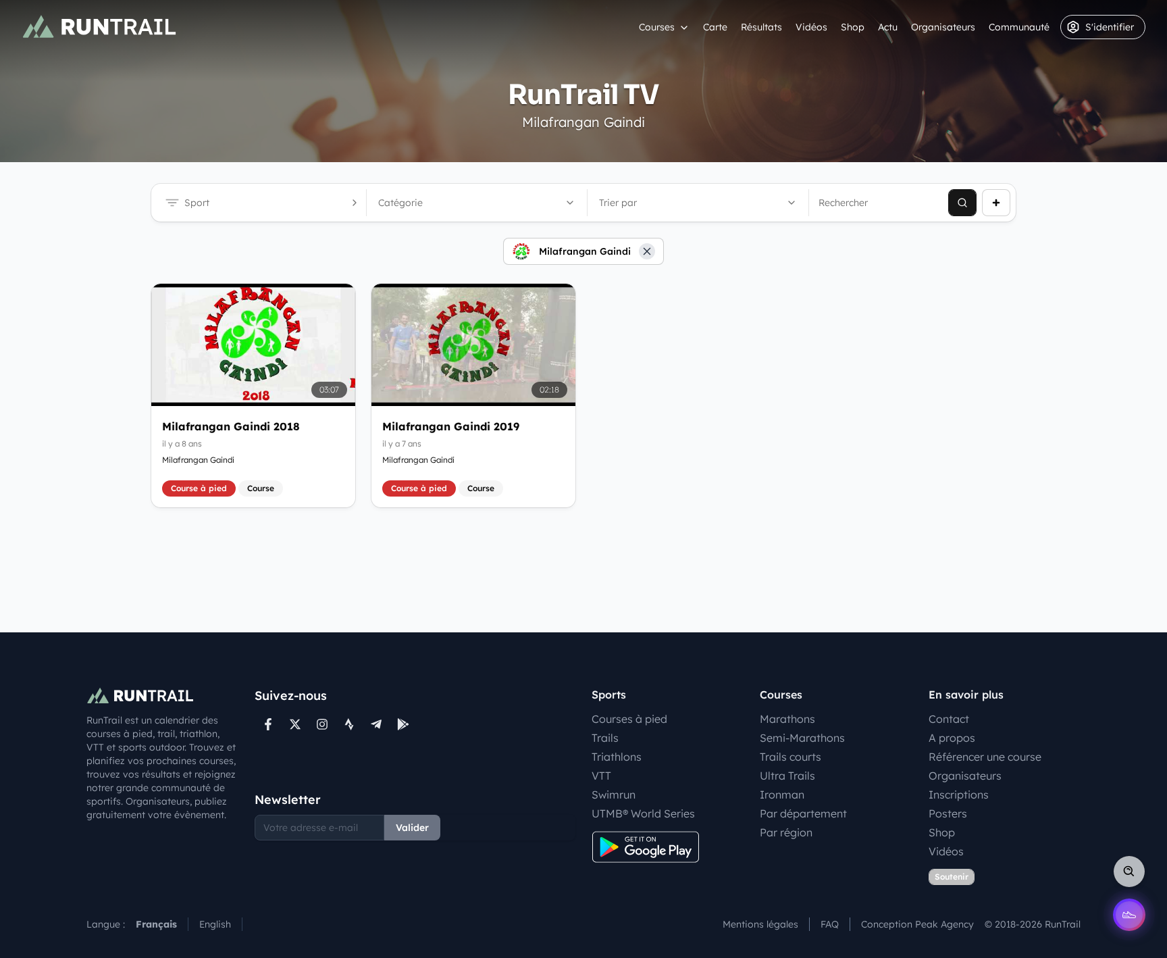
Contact (949, 719)
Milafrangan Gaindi (198, 460)
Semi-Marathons (802, 738)
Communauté (1019, 27)
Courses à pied (629, 719)
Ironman (782, 794)
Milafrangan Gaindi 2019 (450, 426)
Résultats (761, 27)
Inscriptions (959, 794)
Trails (605, 738)
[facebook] (268, 724)
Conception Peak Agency (917, 924)
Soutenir (951, 877)
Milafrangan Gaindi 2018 (231, 426)
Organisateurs (943, 27)
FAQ (830, 924)
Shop (852, 27)
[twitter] (295, 724)
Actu (888, 27)
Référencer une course (985, 756)
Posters (948, 813)
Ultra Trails (787, 775)
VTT (601, 775)
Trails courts (790, 756)
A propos (952, 738)
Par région (786, 832)
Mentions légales (760, 924)
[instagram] (322, 724)
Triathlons (617, 756)
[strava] (349, 724)
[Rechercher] (962, 202)
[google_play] (403, 724)
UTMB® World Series (643, 813)
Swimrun (614, 794)
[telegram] (376, 724)
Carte (715, 27)
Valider (412, 828)
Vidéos (811, 27)
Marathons (787, 719)
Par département (803, 813)
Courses (657, 27)
